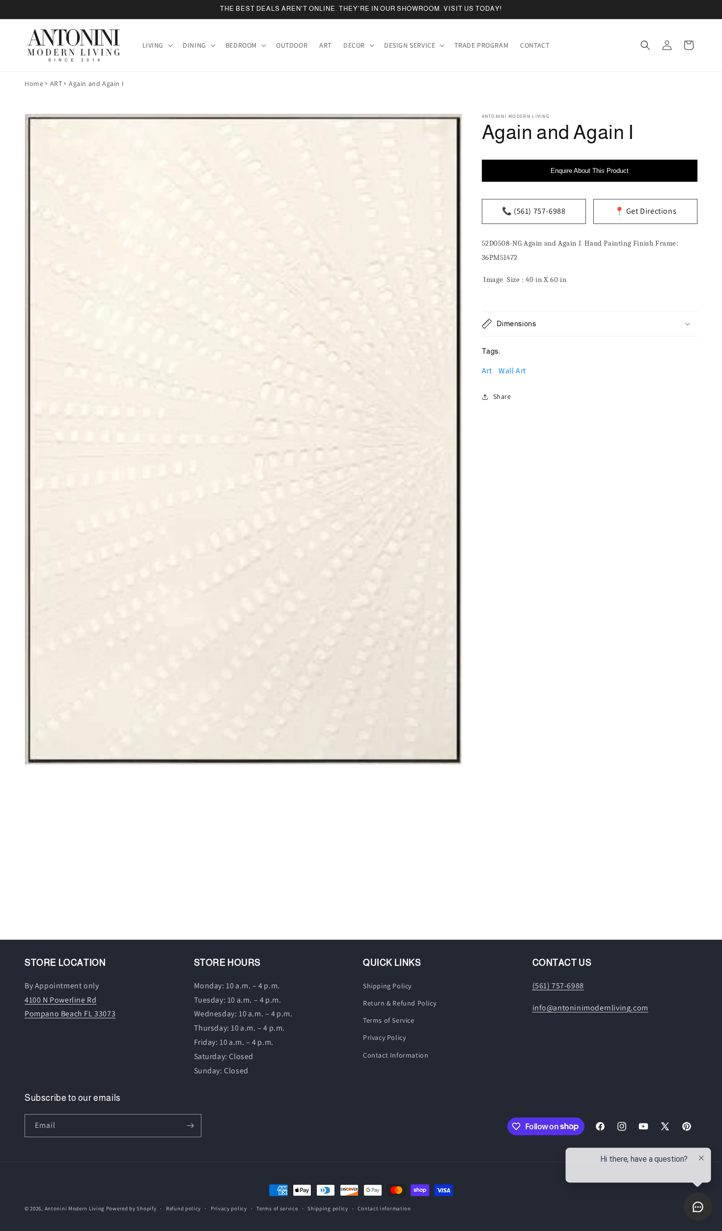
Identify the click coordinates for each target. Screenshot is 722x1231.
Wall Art (512, 370)
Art (487, 370)
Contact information (384, 1207)
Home (34, 83)
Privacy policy (229, 1207)
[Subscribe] (190, 1125)
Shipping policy (327, 1207)
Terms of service (277, 1207)
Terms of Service (389, 1020)
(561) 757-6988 (558, 985)
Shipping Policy (387, 985)
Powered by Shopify (131, 1208)
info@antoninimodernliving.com (590, 1007)
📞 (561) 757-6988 (534, 211)
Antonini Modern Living (75, 1208)
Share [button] (502, 396)
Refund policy (183, 1207)
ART (56, 83)
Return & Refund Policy (399, 1003)
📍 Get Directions (645, 211)
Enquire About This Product (590, 170)
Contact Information (395, 1054)
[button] (157, 45)
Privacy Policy (384, 1037)
